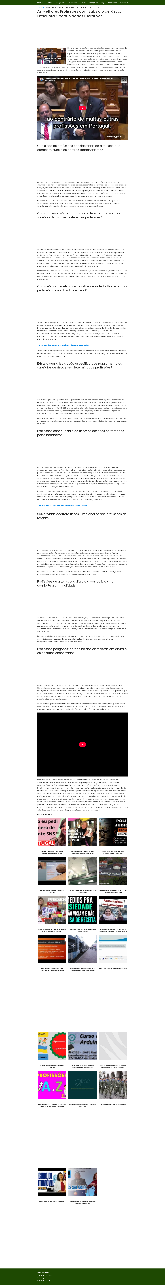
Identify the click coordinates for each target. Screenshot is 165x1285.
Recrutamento (72, 3)
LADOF (40, 2)
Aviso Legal (41, 1278)
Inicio (50, 3)
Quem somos (112, 3)
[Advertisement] (82, 32)
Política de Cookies (43, 1280)
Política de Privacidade (45, 1275)
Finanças (92, 3)
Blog (102, 3)
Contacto (124, 3)
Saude (83, 3)
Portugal (58, 3)
